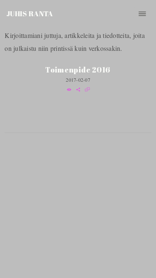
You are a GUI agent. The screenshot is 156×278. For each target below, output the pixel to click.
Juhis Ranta (29, 13)
